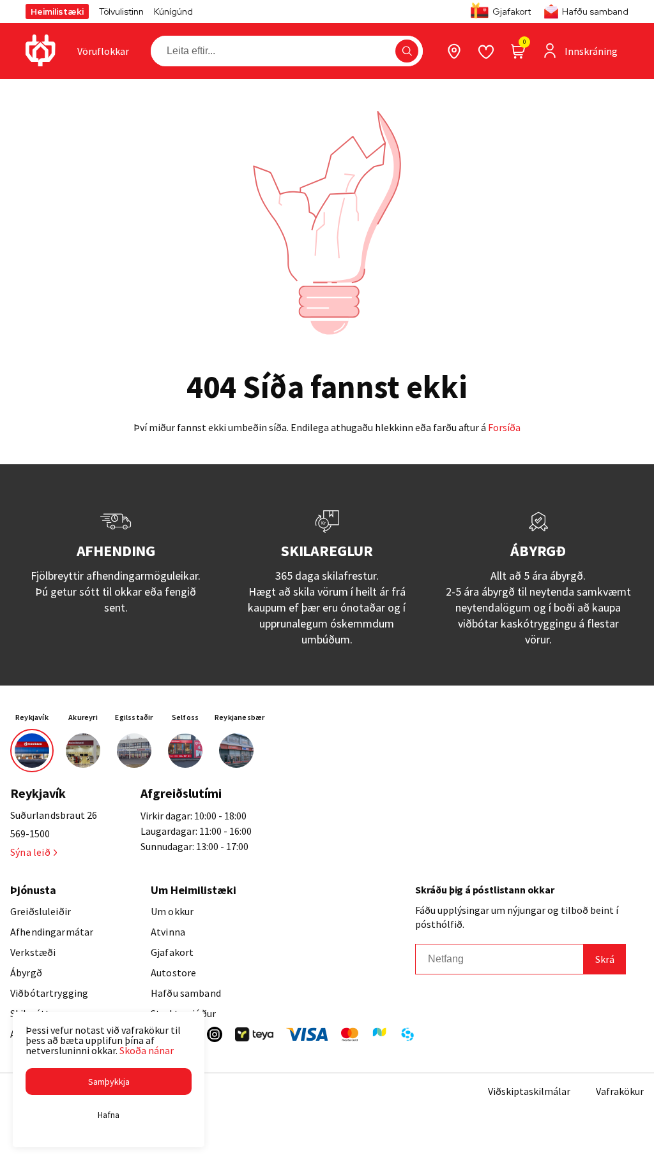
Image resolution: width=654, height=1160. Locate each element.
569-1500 (30, 833)
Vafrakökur (620, 1091)
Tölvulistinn (121, 11)
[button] (406, 51)
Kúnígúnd (173, 11)
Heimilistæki (57, 11)
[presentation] (103, 51)
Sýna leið (30, 852)
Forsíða (504, 427)
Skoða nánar (146, 1050)
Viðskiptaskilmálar (529, 1091)
